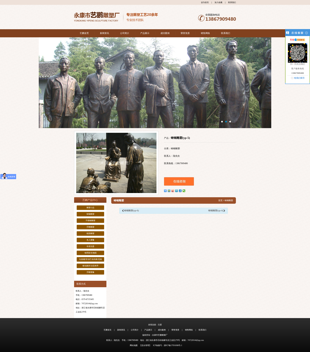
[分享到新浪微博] (172, 190)
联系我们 (232, 2)
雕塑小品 (90, 207)
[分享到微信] (184, 190)
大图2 (155, 82)
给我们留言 (299, 78)
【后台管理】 (145, 345)
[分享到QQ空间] (169, 190)
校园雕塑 (90, 233)
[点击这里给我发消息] (299, 39)
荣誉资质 (185, 33)
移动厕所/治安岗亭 (90, 266)
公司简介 (124, 33)
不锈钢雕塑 (90, 220)
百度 (160, 325)
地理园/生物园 (90, 253)
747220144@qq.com (90, 303)
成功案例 (165, 33)
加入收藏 (218, 2)
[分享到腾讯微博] (176, 190)
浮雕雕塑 (90, 227)
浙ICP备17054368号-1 (173, 345)
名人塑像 (90, 240)
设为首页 (205, 2)
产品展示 (144, 33)
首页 (220, 200)
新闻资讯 (104, 33)
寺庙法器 (90, 246)
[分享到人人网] (180, 190)
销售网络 (205, 33)
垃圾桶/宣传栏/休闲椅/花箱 (90, 259)
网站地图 (134, 345)
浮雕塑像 (90, 272)
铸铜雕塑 (90, 214)
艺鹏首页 (84, 33)
